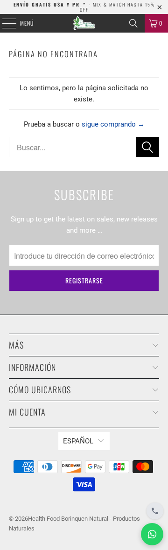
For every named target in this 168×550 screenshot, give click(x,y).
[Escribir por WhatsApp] (152, 534)
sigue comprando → (113, 124)
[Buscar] (133, 23)
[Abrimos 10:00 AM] (155, 511)
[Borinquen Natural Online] (84, 23)
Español (78, 441)
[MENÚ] (4, 23)
